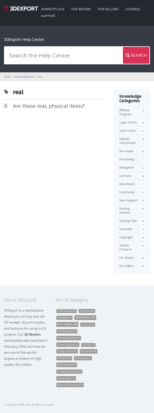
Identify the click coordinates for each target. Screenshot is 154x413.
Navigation (126, 167)
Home (7, 76)
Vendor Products (125, 247)
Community (127, 192)
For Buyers (81, 9)
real (39, 76)
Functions (125, 229)
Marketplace (53, 9)
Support (48, 16)
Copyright (126, 237)
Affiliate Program (125, 112)
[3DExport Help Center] (21, 8)
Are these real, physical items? (49, 106)
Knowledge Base (24, 76)
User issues (127, 130)
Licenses (132, 9)
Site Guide (126, 151)
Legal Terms (128, 122)
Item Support (128, 200)
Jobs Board (127, 184)
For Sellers (108, 9)
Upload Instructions (127, 141)
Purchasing (126, 159)
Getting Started (124, 210)
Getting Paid (128, 221)
